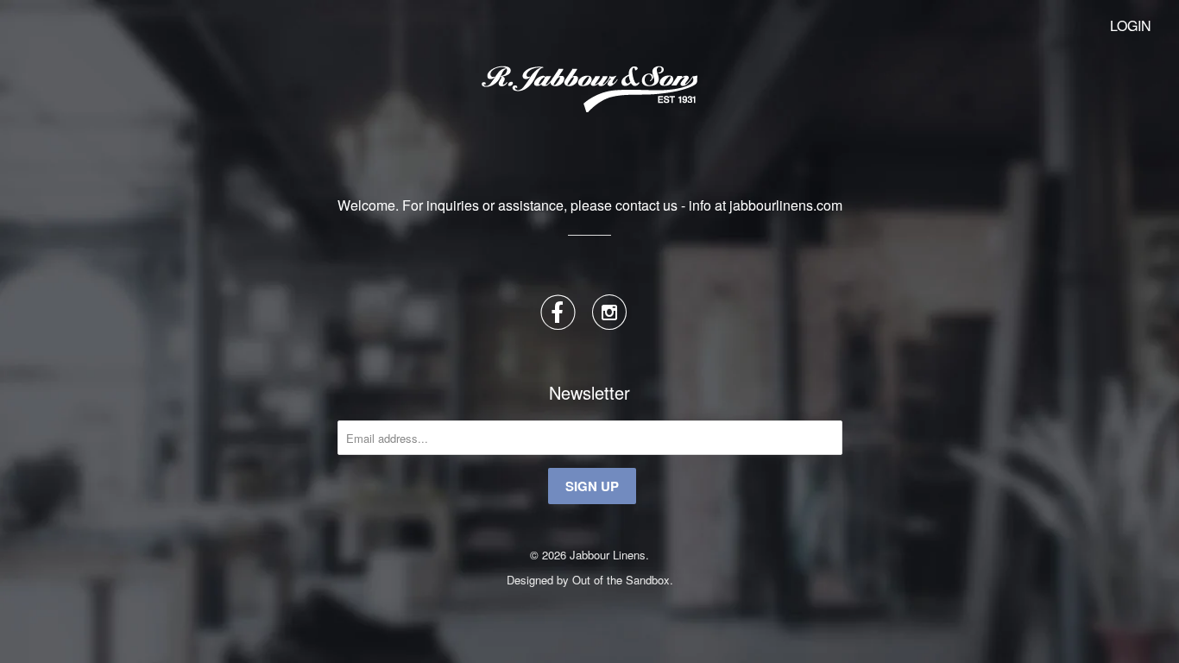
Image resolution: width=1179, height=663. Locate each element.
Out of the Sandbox (621, 579)
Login (1130, 25)
